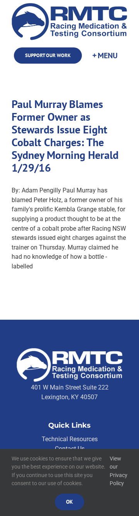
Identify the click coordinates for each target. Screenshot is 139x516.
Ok (69, 501)
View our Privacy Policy (118, 471)
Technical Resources (70, 439)
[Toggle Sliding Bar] (105, 55)
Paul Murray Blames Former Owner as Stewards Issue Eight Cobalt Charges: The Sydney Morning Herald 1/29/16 (65, 136)
